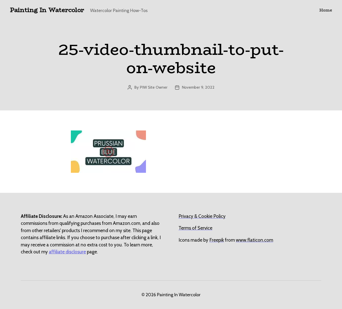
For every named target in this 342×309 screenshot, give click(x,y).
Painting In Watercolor (47, 10)
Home (325, 10)
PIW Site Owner (153, 87)
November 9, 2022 (198, 87)
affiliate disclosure (67, 252)
